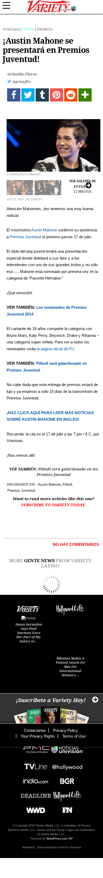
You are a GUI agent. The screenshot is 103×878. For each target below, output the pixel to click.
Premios (45, 29)
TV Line (36, 765)
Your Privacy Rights (38, 736)
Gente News (39, 560)
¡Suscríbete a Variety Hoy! (51, 700)
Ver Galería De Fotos (82, 186)
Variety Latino (51, 6)
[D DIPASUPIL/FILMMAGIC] (53, 145)
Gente (28, 29)
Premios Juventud (25, 237)
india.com (36, 779)
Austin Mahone (44, 230)
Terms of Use (74, 736)
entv (67, 765)
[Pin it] (56, 94)
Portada (11, 29)
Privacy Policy (65, 730)
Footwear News (65, 808)
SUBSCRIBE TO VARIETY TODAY (53, 505)
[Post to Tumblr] (42, 94)
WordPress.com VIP (59, 838)
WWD (34, 808)
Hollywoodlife (67, 794)
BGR (65, 779)
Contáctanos (35, 730)
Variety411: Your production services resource (51, 847)
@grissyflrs (21, 82)
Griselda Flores (22, 74)
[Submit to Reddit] (70, 94)
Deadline (36, 794)
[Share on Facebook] (13, 94)
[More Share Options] (85, 94)
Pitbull (67, 484)
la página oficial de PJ (55, 349)
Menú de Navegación (9, 5)
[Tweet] (28, 94)
